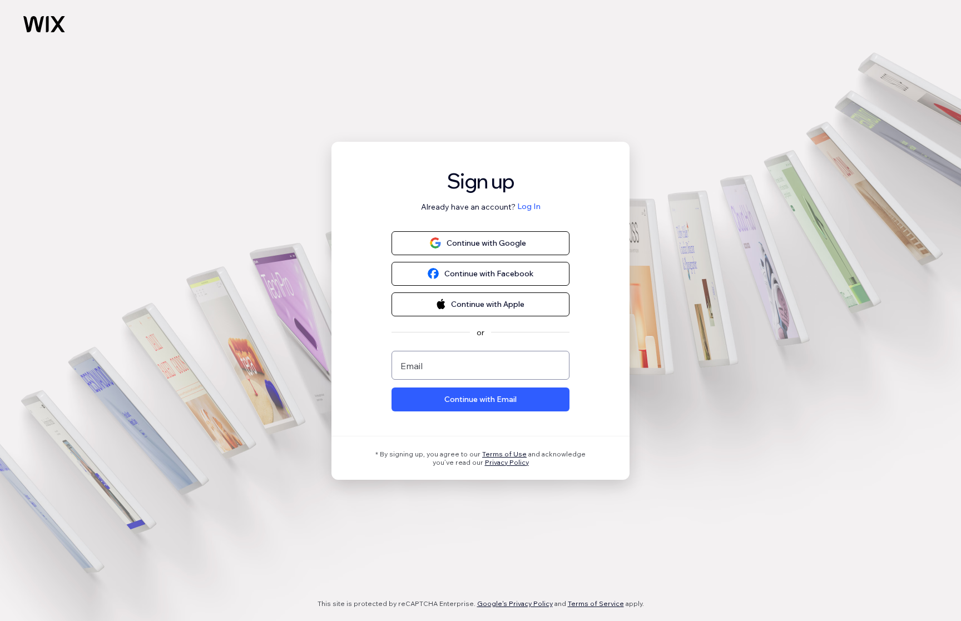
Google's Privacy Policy (515, 603)
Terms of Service (596, 603)
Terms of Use (504, 454)
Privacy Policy (507, 462)
